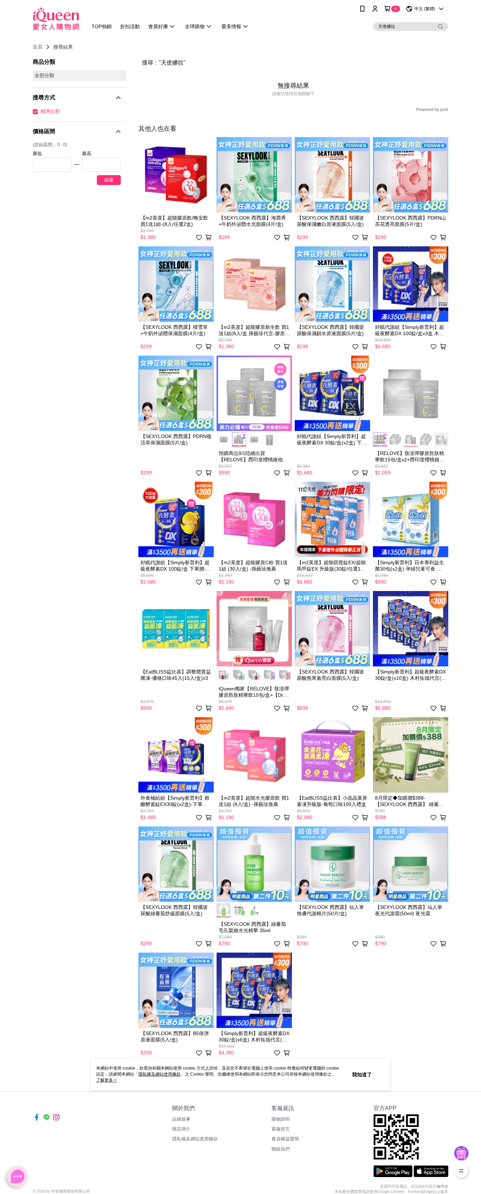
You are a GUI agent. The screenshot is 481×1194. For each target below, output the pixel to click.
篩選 (108, 180)
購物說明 (280, 1119)
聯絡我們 (280, 1149)
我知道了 (362, 1074)
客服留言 (280, 1129)
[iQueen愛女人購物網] (56, 18)
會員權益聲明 (285, 1138)
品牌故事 (181, 1119)
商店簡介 (181, 1129)
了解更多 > (106, 1080)
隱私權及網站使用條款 (195, 1138)
